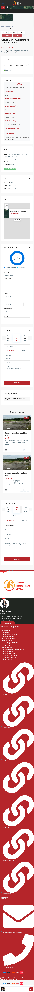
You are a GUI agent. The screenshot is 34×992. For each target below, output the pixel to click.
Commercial (6, 640)
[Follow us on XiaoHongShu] (22, 972)
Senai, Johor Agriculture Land (18, 211)
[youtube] (13, 972)
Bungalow (8, 651)
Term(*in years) (8, 308)
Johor (14, 162)
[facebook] (4, 972)
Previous (4, 338)
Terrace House (9, 657)
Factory (7, 632)
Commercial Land (10, 642)
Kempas (8, 428)
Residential (5, 647)
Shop (6, 646)
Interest (6, 316)
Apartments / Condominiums (13, 649)
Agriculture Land (7, 638)
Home (2, 26)
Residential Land (10, 655)
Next (30, 338)
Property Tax (7, 278)
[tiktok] (9, 972)
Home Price (7, 293)
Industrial (5, 630)
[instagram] (18, 972)
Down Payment (8, 301)
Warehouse (8, 636)
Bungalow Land (9, 653)
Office (6, 644)
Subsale (9, 35)
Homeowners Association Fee (12, 286)
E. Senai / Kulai (11, 52)
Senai (17, 52)
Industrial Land (9, 26)
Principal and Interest (9, 272)
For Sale (4, 35)
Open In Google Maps (10, 168)
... (10, 444)
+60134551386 (9, 139)
